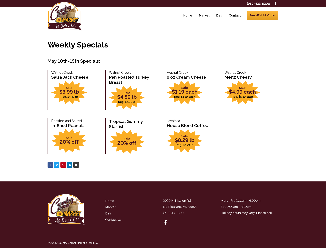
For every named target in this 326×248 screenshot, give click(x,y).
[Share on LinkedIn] (69, 165)
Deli (219, 15)
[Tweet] (56, 165)
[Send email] (76, 165)
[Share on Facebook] (50, 165)
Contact (235, 15)
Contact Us (113, 219)
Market (204, 15)
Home (187, 15)
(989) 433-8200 (258, 3)
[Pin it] (63, 165)
